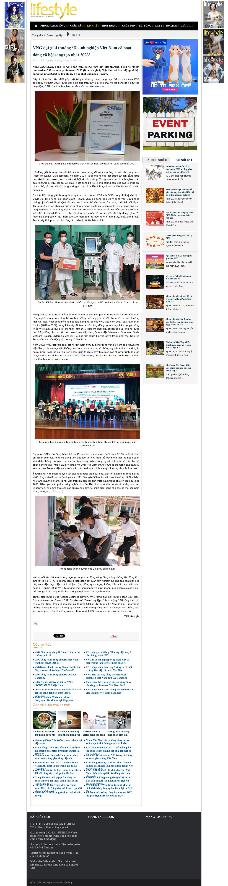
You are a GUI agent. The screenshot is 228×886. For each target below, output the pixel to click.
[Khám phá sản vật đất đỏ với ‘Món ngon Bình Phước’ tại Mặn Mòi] (155, 302)
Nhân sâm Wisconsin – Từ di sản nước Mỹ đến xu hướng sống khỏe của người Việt (54, 864)
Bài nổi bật (183, 160)
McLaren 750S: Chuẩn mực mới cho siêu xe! (178, 277)
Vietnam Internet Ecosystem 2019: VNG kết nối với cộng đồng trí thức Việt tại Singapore (58, 692)
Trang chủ (37, 35)
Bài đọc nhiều (156, 160)
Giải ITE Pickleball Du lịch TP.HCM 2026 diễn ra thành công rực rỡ (52, 825)
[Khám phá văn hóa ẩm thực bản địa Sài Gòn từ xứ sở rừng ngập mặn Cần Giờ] (155, 325)
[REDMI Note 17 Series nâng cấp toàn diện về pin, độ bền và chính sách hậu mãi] (94, 720)
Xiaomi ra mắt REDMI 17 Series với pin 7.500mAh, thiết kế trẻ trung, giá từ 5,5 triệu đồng (56, 765)
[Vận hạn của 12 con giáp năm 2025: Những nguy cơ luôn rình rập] (155, 218)
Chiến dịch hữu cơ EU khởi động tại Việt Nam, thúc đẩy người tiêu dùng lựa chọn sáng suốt (108, 773)
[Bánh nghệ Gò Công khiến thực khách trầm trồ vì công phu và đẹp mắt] (155, 348)
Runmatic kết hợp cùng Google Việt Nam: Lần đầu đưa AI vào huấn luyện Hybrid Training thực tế (108, 780)
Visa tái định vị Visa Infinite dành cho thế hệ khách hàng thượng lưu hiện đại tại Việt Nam (109, 788)
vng (35, 623)
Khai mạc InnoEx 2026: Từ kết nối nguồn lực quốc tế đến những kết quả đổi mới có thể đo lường (108, 750)
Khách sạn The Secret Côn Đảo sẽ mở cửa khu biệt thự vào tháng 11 (178, 368)
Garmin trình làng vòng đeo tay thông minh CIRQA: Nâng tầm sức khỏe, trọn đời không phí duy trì (58, 788)
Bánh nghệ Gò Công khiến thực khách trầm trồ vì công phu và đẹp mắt (178, 345)
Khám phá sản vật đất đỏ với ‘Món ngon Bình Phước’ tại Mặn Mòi (179, 299)
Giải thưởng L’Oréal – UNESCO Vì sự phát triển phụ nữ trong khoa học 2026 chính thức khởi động (53, 835)
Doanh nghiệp (55, 35)
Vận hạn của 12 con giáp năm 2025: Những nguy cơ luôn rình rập (179, 215)
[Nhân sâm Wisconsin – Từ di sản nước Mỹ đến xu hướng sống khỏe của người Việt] (44, 720)
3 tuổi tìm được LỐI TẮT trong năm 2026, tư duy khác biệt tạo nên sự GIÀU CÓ (179, 169)
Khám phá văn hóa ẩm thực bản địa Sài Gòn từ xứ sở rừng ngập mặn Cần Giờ (179, 322)
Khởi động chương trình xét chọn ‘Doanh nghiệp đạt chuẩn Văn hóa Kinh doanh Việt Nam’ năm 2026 (109, 765)
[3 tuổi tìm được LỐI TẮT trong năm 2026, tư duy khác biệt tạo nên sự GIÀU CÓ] (155, 172)
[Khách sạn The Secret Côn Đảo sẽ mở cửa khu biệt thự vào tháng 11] (155, 371)
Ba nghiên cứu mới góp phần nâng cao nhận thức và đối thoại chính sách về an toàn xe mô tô (56, 780)
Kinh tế (76, 35)
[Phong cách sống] (55, 10)
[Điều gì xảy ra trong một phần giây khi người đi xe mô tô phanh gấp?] (119, 720)
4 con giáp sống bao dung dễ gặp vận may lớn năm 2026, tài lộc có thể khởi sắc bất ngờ (180, 192)
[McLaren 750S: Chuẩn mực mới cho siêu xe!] (155, 282)
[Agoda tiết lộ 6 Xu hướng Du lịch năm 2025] (155, 262)
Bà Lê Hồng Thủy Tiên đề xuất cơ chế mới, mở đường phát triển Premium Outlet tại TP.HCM (58, 750)
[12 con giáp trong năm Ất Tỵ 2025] (155, 241)
